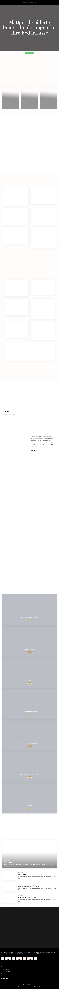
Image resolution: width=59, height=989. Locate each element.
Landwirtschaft (29, 680)
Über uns (3, 967)
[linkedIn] (28, 958)
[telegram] (9, 958)
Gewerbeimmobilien (29, 743)
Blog (2, 973)
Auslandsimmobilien (29, 617)
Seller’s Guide (22, 874)
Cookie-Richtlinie (37, 986)
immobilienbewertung (6, 971)
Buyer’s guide (9, 862)
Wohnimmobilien (29, 711)
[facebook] (2, 958)
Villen (29, 805)
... (14, 866)
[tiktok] (13, 958)
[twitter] (20, 958)
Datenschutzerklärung (22, 986)
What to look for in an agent (27, 898)
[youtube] (31, 958)
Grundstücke (29, 649)
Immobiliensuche (5, 969)
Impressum (30, 986)
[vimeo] (35, 958)
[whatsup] (6, 958)
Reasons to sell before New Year (28, 886)
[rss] (17, 958)
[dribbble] (24, 958)
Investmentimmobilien (29, 774)
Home (2, 964)
